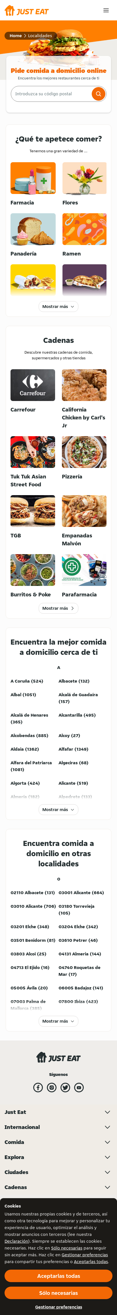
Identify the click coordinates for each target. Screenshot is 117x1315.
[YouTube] (79, 1087)
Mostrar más (55, 306)
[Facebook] (38, 1087)
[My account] (106, 10)
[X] (65, 1087)
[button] (98, 94)
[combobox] (50, 93)
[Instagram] (51, 1087)
